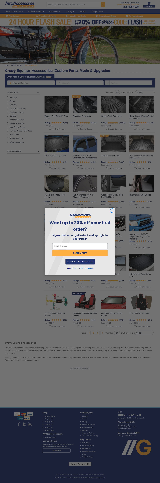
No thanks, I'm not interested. (80, 261)
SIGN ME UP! (80, 253)
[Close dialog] (112, 211)
